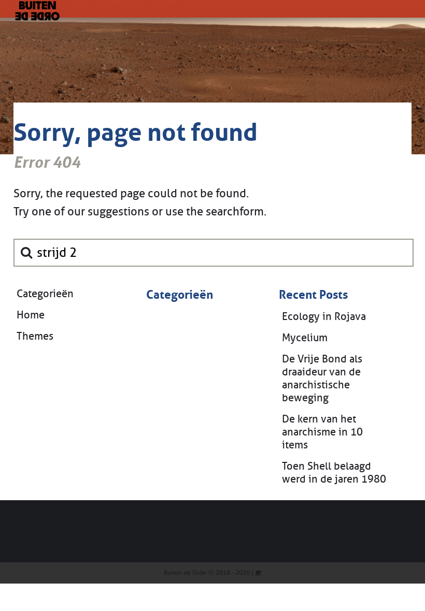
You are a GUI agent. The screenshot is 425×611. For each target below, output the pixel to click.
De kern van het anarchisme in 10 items (322, 432)
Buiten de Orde (185, 573)
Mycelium (305, 337)
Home (31, 315)
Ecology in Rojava (324, 316)
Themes (35, 336)
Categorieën (45, 293)
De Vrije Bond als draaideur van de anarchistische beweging (322, 378)
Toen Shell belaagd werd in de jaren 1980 (334, 473)
